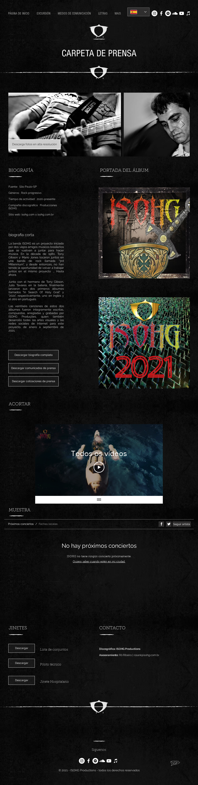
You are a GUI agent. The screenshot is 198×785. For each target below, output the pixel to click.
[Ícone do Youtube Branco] (181, 13)
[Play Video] (99, 467)
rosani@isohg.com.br (146, 655)
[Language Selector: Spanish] (138, 12)
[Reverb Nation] (188, 13)
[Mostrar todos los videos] (99, 500)
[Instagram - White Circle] (154, 13)
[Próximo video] (155, 460)
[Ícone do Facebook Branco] (161, 13)
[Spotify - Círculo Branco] (168, 13)
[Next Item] (183, 124)
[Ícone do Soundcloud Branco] (175, 13)
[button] (103, 13)
